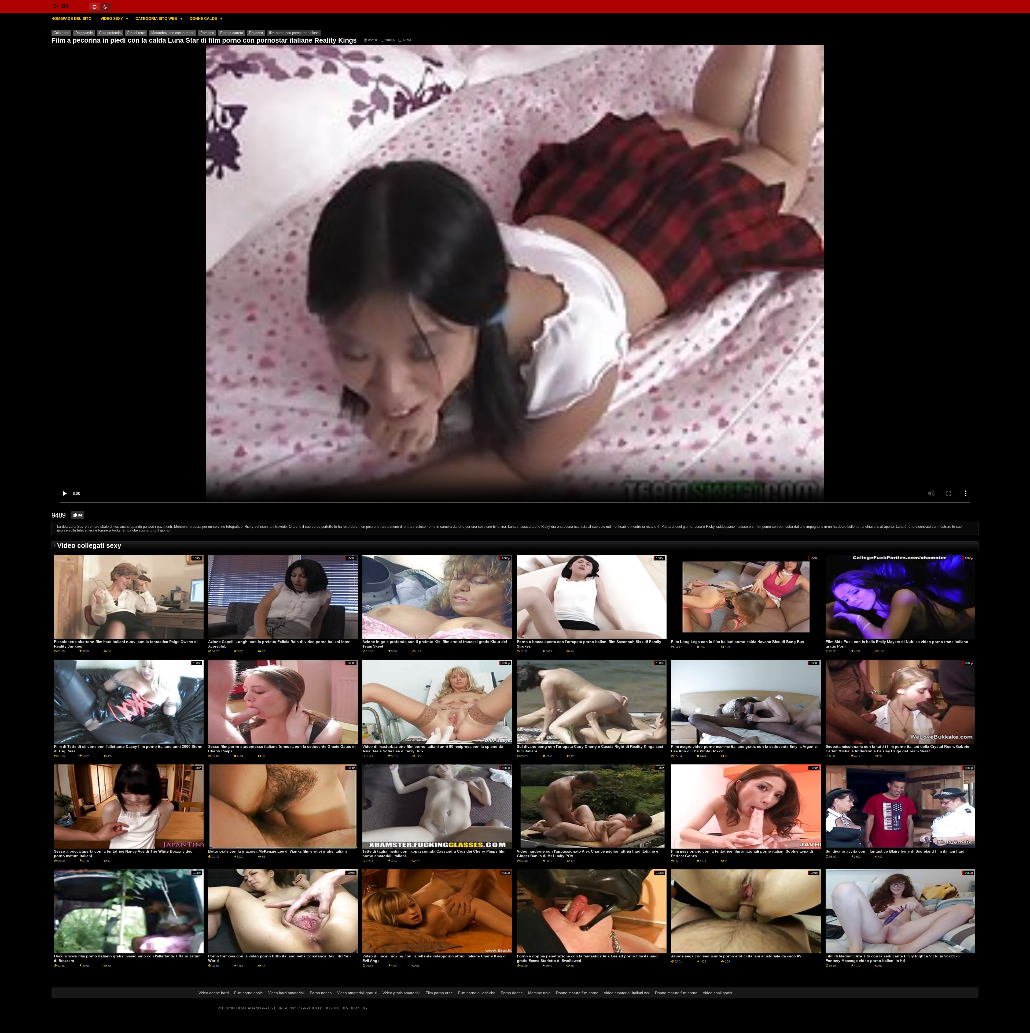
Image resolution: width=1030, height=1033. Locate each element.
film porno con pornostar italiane (294, 33)
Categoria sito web (156, 18)
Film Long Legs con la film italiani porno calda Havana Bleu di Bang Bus (737, 642)
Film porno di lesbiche (476, 993)
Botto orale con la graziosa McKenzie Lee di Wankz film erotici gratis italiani (277, 851)
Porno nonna (321, 993)
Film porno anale (248, 993)
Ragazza (256, 33)
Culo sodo (61, 33)
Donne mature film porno (577, 993)
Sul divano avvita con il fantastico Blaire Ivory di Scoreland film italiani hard (895, 851)
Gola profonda (110, 33)
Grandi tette (136, 33)
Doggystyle (84, 33)
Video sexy (112, 18)
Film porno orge (439, 993)
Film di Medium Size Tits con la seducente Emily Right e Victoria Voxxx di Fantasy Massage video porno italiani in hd (893, 958)
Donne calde (204, 18)
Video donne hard (213, 993)
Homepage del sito (71, 18)
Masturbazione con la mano (172, 33)
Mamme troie (539, 993)
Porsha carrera (231, 33)
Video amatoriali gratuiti (357, 993)
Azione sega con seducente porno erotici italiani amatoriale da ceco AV (736, 956)
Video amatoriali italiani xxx (627, 993)
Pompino (207, 33)
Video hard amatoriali (286, 993)
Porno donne (512, 993)
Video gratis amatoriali (401, 993)
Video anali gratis (717, 993)
